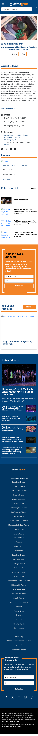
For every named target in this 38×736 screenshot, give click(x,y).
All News (19, 606)
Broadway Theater (19, 482)
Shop (19, 632)
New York (19, 615)
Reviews (25, 165)
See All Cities (19, 529)
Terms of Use (16, 726)
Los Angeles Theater (19, 491)
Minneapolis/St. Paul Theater (19, 525)
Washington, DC (22, 49)
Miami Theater (19, 503)
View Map (7, 144)
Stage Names (19, 628)
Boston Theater (19, 495)
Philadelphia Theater (19, 508)
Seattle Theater (19, 516)
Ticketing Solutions (19, 649)
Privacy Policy (6, 726)
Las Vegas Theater (19, 499)
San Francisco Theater (19, 512)
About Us (19, 645)
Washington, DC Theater (19, 521)
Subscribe (19, 286)
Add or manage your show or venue (19, 641)
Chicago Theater (19, 486)
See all (34, 188)
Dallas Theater (19, 568)
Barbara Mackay (9, 165)
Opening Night (19, 546)
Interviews (19, 551)
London (19, 619)
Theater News (19, 538)
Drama (14, 54)
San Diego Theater (19, 589)
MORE (28, 307)
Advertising (19, 636)
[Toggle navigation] (1, 4)
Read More (7, 179)
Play (23, 54)
